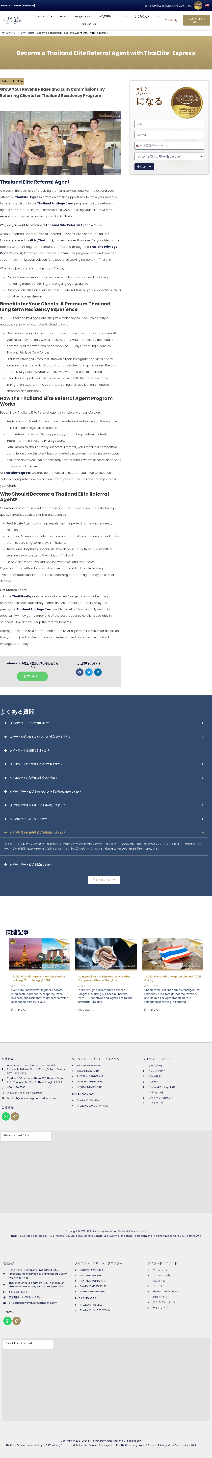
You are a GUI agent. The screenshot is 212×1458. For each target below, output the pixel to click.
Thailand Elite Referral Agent (35, 182)
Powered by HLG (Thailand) (18, 5)
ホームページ (9, 32)
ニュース (123, 16)
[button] (79, 672)
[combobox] (138, 145)
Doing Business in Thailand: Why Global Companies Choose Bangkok (104, 978)
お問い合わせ (88, 24)
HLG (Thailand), (42, 240)
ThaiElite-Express (28, 197)
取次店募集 (105, 16)
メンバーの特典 (26, 32)
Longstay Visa (83, 16)
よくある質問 (141, 16)
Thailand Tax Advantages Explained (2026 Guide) (173, 978)
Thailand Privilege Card (55, 203)
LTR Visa (64, 16)
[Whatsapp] (6, 1116)
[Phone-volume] (15, 1116)
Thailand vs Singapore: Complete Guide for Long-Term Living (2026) (38, 978)
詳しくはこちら (19, 1009)
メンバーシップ (40, 16)
